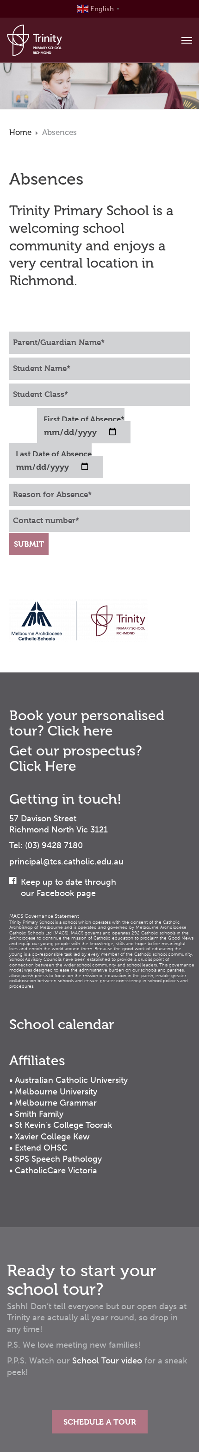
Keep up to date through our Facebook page (68, 887)
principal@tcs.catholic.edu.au (66, 862)
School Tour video (107, 1361)
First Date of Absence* (84, 419)
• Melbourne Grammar (53, 1103)
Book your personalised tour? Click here (86, 723)
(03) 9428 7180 (54, 845)
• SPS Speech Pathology (55, 1159)
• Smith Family (36, 1114)
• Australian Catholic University (68, 1080)
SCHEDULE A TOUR (99, 1421)
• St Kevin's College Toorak (60, 1125)
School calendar (61, 1024)
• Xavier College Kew (49, 1137)
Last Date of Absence (54, 454)
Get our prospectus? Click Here (75, 758)
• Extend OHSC (38, 1148)
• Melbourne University (53, 1092)
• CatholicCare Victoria (53, 1170)
